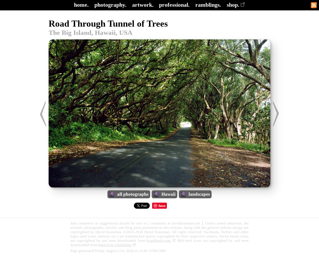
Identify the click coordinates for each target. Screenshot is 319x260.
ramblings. (208, 5)
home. (81, 5)
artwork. (143, 5)
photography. (110, 5)
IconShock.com (159, 241)
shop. (233, 5)
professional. (174, 5)
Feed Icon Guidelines (115, 245)
